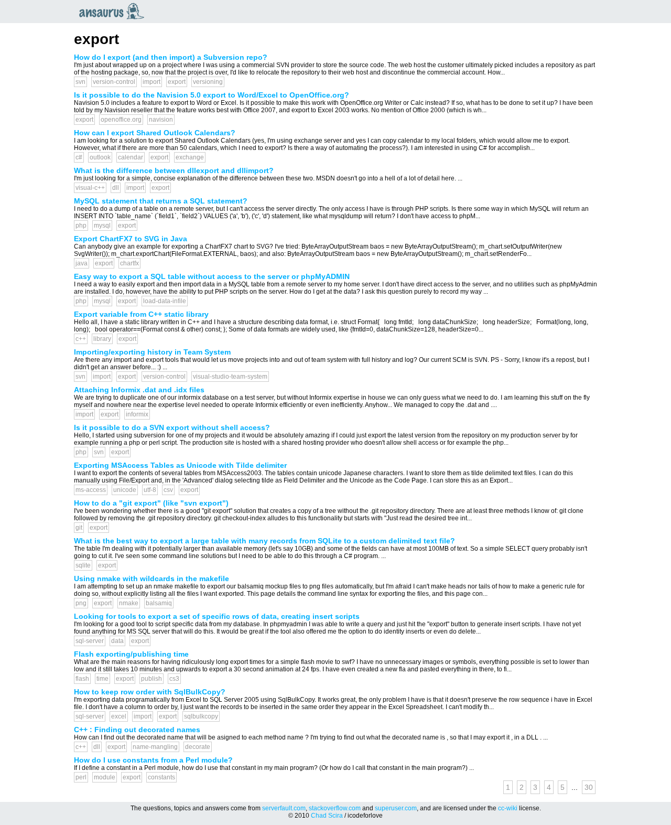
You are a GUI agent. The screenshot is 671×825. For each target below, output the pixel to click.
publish (151, 678)
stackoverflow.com (335, 808)
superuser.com (396, 808)
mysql (102, 225)
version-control (114, 81)
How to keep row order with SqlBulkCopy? (149, 692)
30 (589, 787)
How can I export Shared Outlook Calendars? (154, 132)
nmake (128, 603)
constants (161, 777)
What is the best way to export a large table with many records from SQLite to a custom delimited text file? (264, 541)
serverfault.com (284, 808)
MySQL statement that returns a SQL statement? (160, 201)
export (177, 81)
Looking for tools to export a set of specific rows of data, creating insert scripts (217, 616)
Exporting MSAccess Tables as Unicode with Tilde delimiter (180, 465)
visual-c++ (90, 187)
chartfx (129, 263)
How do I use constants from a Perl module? (153, 760)
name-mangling (155, 747)
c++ (80, 338)
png (80, 603)
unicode (124, 490)
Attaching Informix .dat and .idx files (139, 389)
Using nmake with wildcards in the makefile (151, 578)
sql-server (89, 641)
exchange (190, 157)
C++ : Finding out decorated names (137, 729)
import (151, 81)
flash (82, 678)
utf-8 (150, 490)
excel (118, 716)
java (81, 263)
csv (168, 490)
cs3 (174, 678)
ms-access (90, 490)
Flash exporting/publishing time (131, 654)
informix (137, 414)
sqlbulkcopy (201, 716)
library (102, 338)
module (104, 777)
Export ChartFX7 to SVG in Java (130, 238)
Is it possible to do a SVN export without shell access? (172, 427)
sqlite (83, 565)
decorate (197, 747)
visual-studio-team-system (230, 376)
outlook (100, 157)
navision (161, 119)
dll (115, 187)
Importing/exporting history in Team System (152, 352)
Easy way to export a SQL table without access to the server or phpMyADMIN (212, 276)
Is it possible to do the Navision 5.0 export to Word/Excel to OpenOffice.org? (211, 95)
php (80, 225)
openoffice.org (121, 119)
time (102, 678)
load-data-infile (164, 301)
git (78, 527)
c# (78, 157)
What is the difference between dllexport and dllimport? (174, 170)
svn (80, 81)
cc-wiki (507, 808)
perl (80, 777)
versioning (208, 81)
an (114, 11)
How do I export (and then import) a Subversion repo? (170, 57)
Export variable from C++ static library (141, 314)
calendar (130, 157)
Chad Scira (327, 815)
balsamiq (159, 603)
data (117, 641)
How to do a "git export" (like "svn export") (151, 503)
